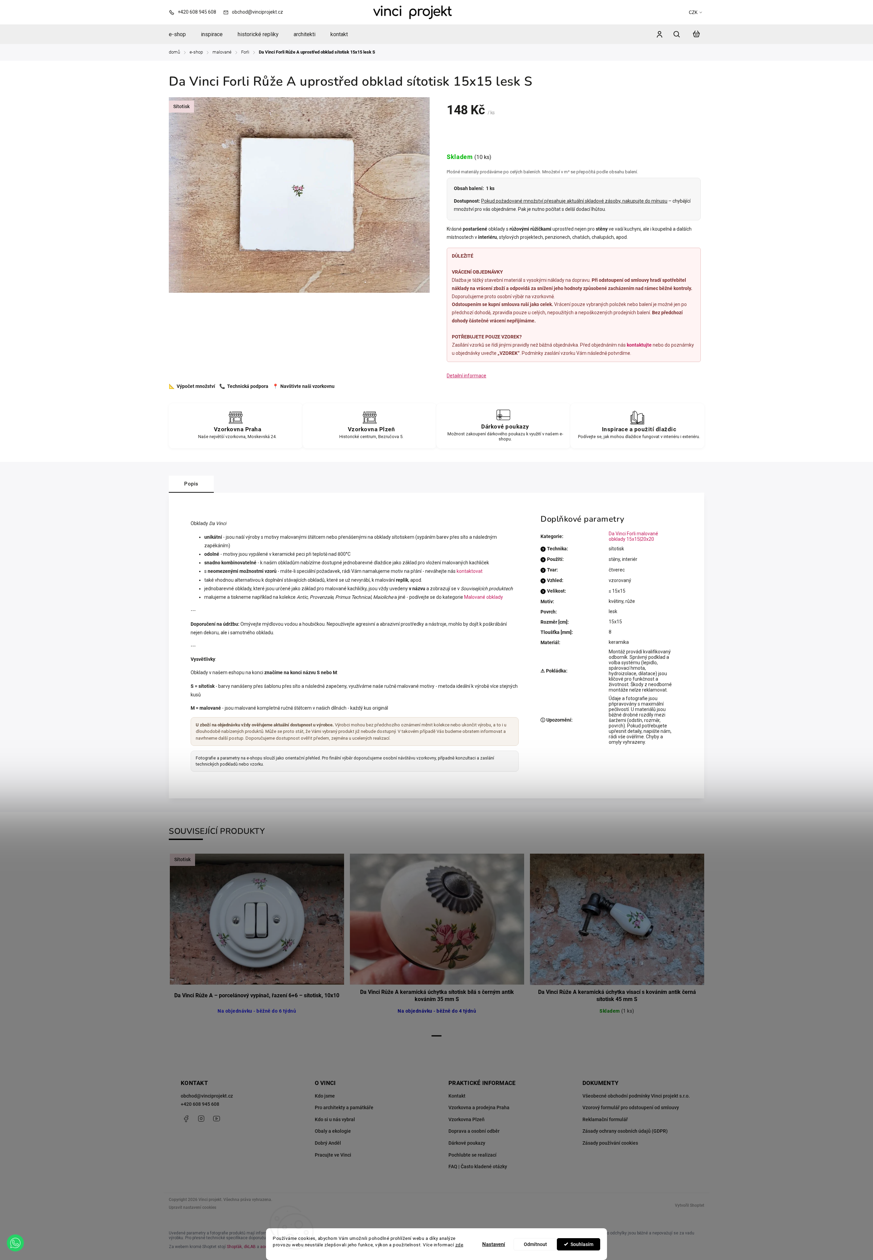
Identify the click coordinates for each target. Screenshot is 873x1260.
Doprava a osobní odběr (474, 1131)
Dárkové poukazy (466, 1143)
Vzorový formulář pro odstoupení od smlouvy (630, 1107)
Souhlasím (582, 1244)
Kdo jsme (325, 1096)
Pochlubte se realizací (472, 1155)
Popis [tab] (191, 484)
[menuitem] (181, 34)
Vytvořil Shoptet (689, 1205)
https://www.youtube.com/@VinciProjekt (216, 1119)
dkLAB (250, 1246)
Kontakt (456, 1096)
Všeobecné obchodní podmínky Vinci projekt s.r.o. (636, 1096)
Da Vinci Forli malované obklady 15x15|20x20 (633, 536)
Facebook (186, 1119)
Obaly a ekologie (333, 1131)
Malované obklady (483, 597)
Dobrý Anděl (328, 1143)
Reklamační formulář (605, 1119)
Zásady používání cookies (610, 1143)
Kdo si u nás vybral (335, 1119)
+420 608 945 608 (200, 1104)
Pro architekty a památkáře (344, 1107)
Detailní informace (466, 375)
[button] (15, 1242)
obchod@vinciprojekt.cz (207, 1096)
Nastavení (493, 1244)
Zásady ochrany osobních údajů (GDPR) (625, 1131)
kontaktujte (639, 345)
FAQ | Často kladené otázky (477, 1166)
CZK (693, 12)
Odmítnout (535, 1244)
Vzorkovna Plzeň (466, 1119)
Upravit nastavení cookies (192, 1207)
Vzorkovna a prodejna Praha (478, 1107)
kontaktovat (470, 571)
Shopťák (234, 1246)
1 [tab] (436, 1036)
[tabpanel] (257, 941)
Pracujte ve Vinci (333, 1155)
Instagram (201, 1119)
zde (459, 1244)
